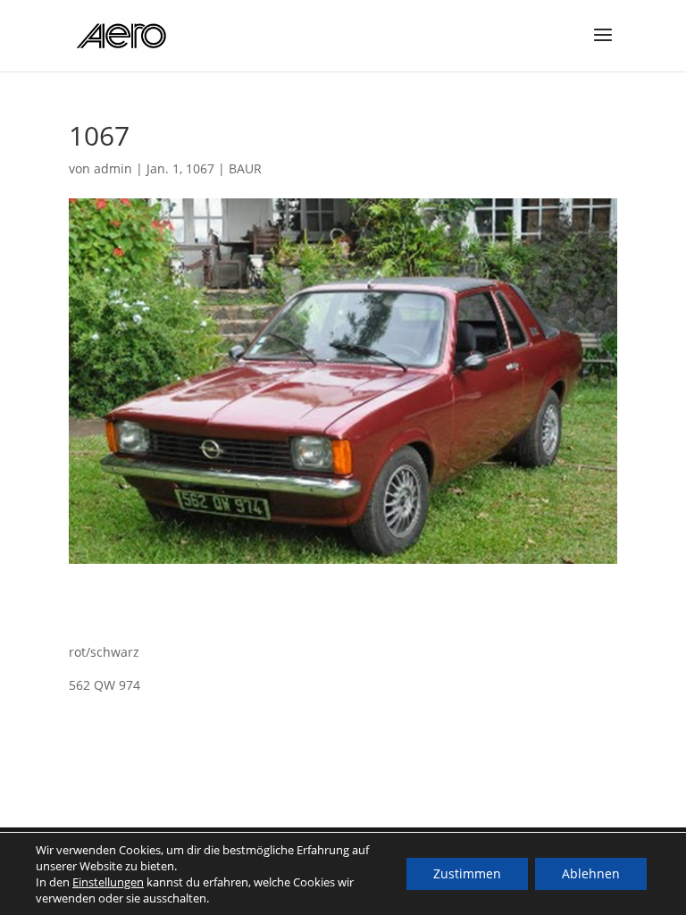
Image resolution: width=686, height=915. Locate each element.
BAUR (245, 168)
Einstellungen (108, 882)
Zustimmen (467, 873)
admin (113, 168)
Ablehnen (591, 873)
